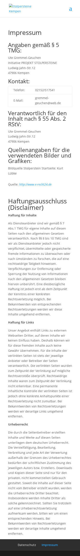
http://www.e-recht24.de (35, 184)
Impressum (50, 545)
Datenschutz (27, 545)
